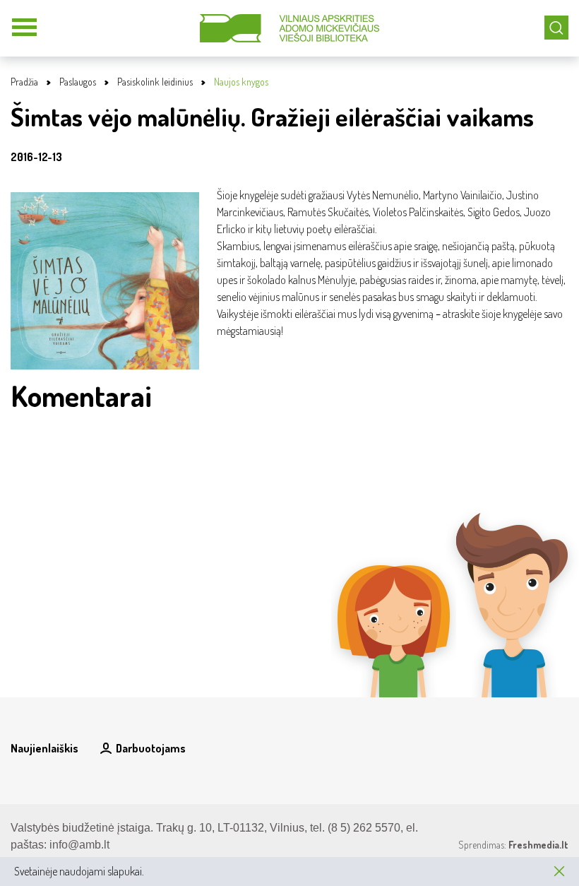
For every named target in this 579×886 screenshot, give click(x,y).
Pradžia (24, 82)
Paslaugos (77, 82)
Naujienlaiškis (44, 748)
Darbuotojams (151, 748)
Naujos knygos (241, 82)
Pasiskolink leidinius (155, 82)
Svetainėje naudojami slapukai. (79, 871)
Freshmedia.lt (538, 845)
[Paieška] (556, 28)
